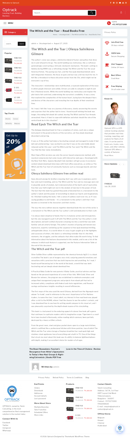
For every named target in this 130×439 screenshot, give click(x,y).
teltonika (8, 123)
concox (15, 119)
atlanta (8, 119)
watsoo (17, 123)
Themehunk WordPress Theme (77, 436)
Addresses (38, 393)
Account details (40, 396)
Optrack (10, 9)
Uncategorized (45, 43)
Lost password (40, 398)
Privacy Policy (110, 32)
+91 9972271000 (119, 24)
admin (33, 43)
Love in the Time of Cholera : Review (83, 349)
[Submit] (91, 13)
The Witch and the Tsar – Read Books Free (57, 30)
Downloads (38, 391)
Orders (37, 388)
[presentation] (119, 164)
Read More (108, 155)
